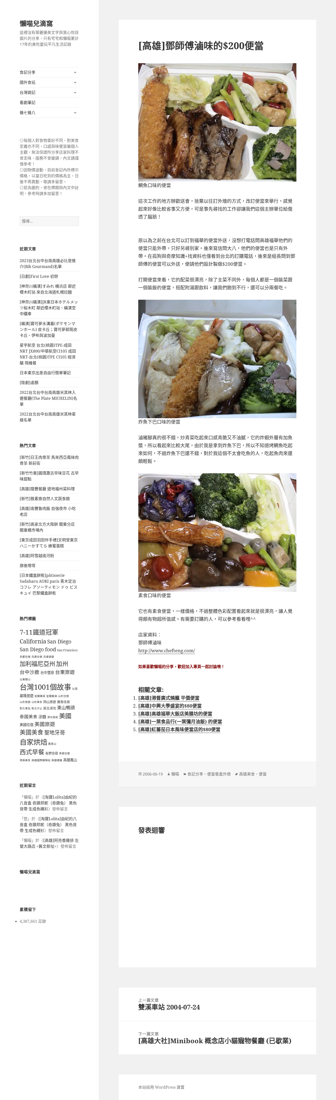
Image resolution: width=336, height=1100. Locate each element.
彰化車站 (25, 708)
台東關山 (25, 679)
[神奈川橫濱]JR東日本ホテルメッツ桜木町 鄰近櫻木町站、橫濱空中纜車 (49, 307)
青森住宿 (64, 753)
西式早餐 (32, 752)
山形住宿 (63, 696)
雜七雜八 (27, 112)
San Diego (59, 641)
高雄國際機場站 (40, 760)
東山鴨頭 (66, 708)
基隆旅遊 (26, 695)
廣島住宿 (63, 701)
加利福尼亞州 (37, 664)
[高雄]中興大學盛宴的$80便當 (170, 706)
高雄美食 (247, 774)
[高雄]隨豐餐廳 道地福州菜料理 (47, 488)
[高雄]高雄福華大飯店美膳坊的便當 (175, 714)
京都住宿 (25, 656)
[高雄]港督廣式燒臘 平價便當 (168, 698)
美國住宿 (26, 724)
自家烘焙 (33, 742)
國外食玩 (27, 82)
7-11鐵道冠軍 (39, 632)
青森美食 (25, 760)
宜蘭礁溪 (39, 696)
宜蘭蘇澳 (51, 696)
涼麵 (42, 716)
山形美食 (36, 702)
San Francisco (67, 650)
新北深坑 (49, 708)
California (33, 641)
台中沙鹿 (29, 672)
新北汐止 (36, 708)
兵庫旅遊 (48, 656)
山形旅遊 (25, 702)
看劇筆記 (27, 102)
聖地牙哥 (54, 732)
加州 (62, 664)
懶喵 (175, 774)
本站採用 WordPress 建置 (161, 1087)
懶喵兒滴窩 (36, 23)
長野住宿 (51, 753)
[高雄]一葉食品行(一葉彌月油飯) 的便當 (180, 721)
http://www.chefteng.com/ (166, 650)
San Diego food (38, 649)
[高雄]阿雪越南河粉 (37, 555)
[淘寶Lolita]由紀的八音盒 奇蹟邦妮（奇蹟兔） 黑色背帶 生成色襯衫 (48, 803)
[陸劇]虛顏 (29, 382)
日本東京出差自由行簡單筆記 (45, 372)
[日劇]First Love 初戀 (39, 276)
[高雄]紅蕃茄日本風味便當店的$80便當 (179, 729)
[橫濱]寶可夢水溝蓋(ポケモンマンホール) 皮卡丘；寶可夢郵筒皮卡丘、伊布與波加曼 (48, 329)
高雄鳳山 (70, 760)
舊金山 (52, 743)
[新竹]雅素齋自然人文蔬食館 (45, 498)
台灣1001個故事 (45, 687)
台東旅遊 (65, 672)
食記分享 (27, 72)
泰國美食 (28, 716)
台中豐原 (47, 672)
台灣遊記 (27, 92)
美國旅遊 (44, 724)
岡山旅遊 (49, 701)
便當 (263, 774)
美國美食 (31, 732)
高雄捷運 (56, 760)
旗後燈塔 (27, 565)
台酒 (74, 688)
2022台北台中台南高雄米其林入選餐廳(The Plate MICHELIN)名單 (48, 398)
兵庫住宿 (36, 656)
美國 (65, 716)
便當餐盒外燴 (219, 774)
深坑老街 (52, 717)
